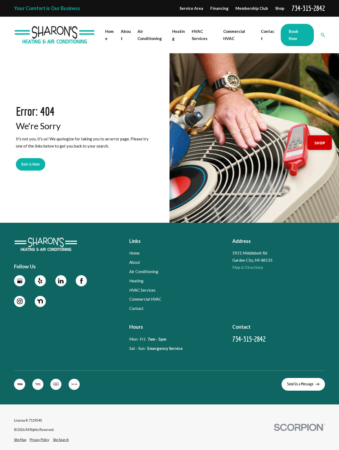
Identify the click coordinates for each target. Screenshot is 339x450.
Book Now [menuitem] (293, 35)
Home (134, 253)
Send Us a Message (300, 384)
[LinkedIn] (60, 280)
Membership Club (251, 8)
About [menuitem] (126, 35)
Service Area (191, 8)
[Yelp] (40, 280)
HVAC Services (142, 290)
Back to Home (30, 164)
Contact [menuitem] (267, 35)
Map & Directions (247, 267)
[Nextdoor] (40, 301)
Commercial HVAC (145, 299)
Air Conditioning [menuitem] (149, 35)
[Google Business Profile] (19, 280)
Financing (219, 8)
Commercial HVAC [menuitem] (234, 35)
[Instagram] (19, 301)
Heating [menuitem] (178, 35)
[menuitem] (20, 440)
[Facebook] (81, 280)
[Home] (54, 35)
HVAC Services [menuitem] (199, 35)
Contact (136, 308)
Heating (136, 280)
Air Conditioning (143, 271)
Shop (279, 8)
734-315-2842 (308, 8)
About (134, 262)
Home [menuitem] (109, 35)
